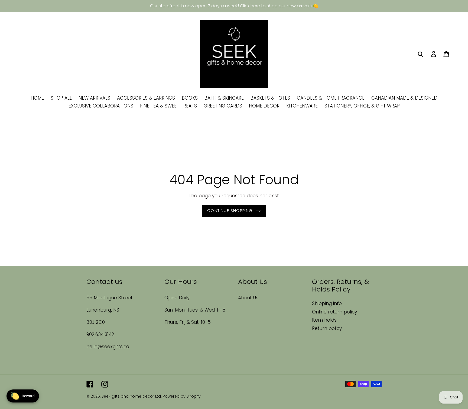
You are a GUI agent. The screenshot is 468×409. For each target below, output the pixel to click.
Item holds (324, 320)
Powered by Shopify (182, 396)
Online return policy (334, 312)
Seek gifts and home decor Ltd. (132, 396)
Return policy (327, 328)
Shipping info (327, 303)
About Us (248, 297)
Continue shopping (229, 210)
